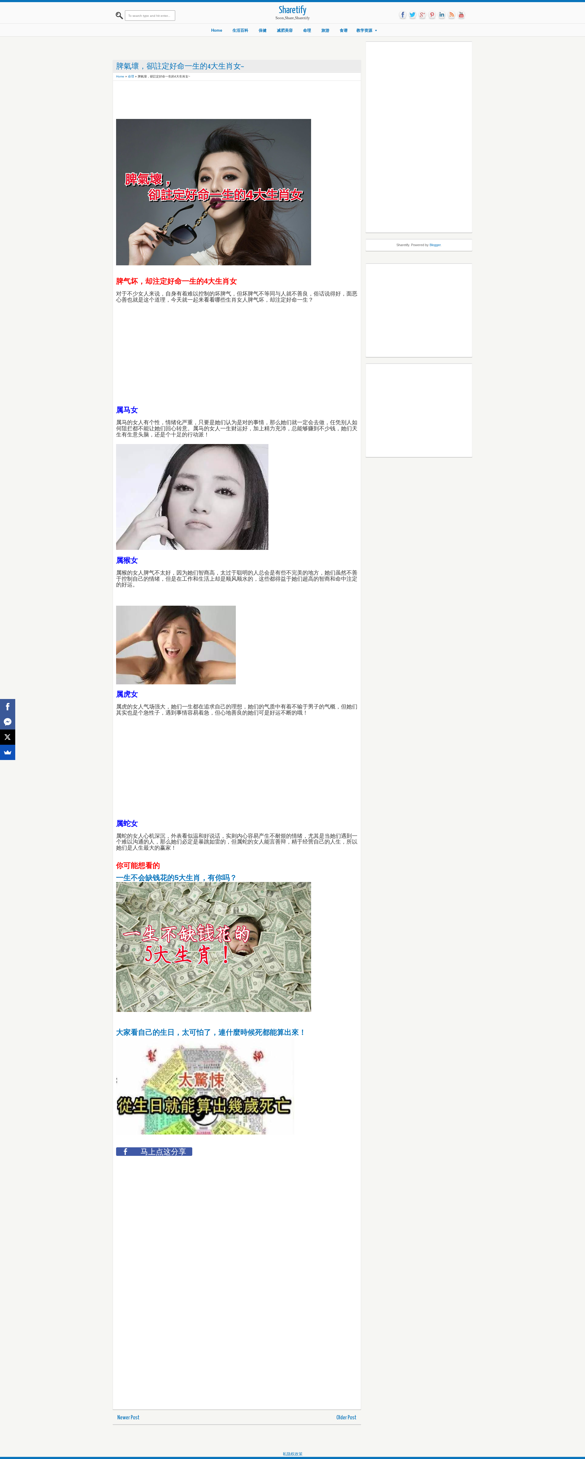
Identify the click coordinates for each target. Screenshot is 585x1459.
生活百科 (240, 30)
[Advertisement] (227, 97)
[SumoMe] (7, 752)
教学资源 (364, 30)
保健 (263, 30)
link (442, 15)
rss (451, 15)
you (461, 15)
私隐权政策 (293, 1454)
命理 (307, 30)
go (422, 15)
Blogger (435, 245)
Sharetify (293, 10)
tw (412, 15)
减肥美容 (285, 30)
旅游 (325, 30)
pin (432, 15)
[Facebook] (7, 706)
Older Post (346, 1418)
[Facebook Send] (7, 722)
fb (403, 15)
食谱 (344, 30)
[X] (7, 737)
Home (216, 30)
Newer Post (128, 1418)
